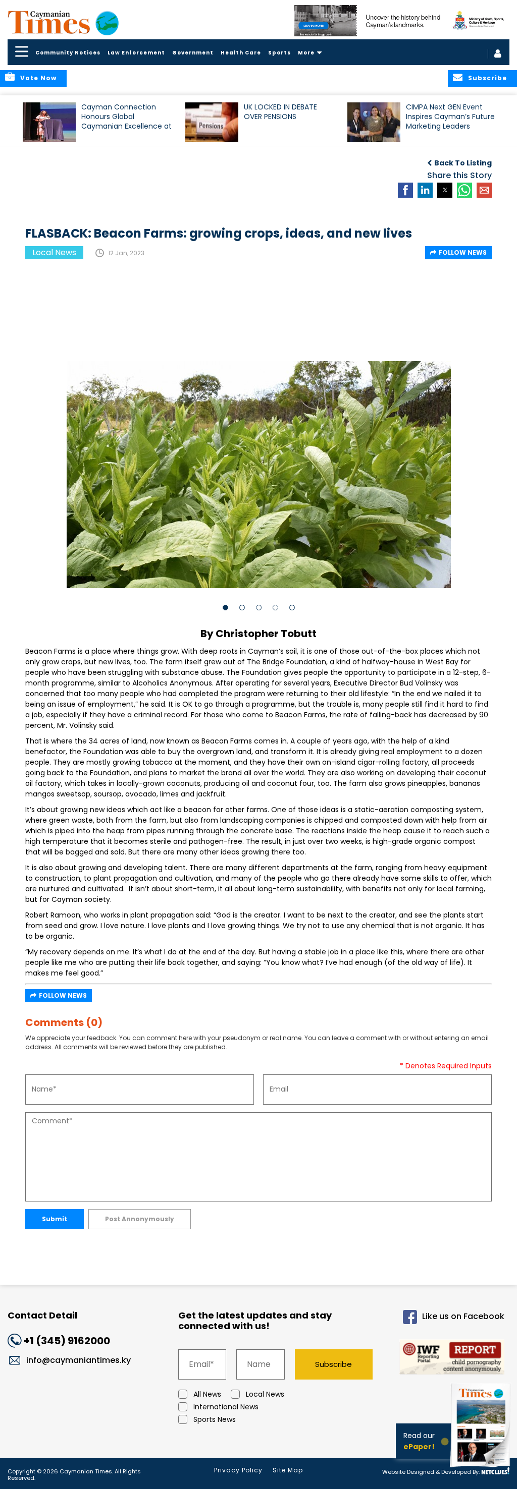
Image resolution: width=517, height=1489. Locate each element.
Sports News (214, 1419)
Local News (265, 1394)
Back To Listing (463, 163)
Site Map (288, 1470)
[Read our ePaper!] (481, 1468)
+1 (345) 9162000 (67, 1341)
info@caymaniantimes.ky (78, 1360)
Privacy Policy (238, 1470)
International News (225, 1407)
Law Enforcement (136, 52)
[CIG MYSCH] (401, 20)
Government (193, 52)
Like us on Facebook (463, 1316)
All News (207, 1394)
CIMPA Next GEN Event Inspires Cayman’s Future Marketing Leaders (450, 116)
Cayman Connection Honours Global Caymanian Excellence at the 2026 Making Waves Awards (126, 121)
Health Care (241, 52)
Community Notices (67, 52)
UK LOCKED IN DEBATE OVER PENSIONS (280, 112)
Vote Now (38, 78)
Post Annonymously (139, 1219)
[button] (49, 122)
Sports (279, 52)
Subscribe (333, 1364)
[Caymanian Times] (63, 22)
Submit (54, 1219)
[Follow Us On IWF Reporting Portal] (447, 1358)
